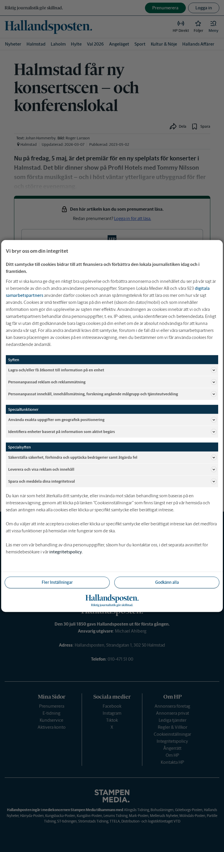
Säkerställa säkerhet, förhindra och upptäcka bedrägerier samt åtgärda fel (72, 457)
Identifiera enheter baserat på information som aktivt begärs (61, 431)
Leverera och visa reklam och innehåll (41, 469)
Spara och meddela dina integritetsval (41, 481)
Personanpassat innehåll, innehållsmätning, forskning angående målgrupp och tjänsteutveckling (93, 393)
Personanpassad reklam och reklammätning (46, 381)
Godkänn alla (167, 582)
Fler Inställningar (57, 582)
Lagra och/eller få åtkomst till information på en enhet (56, 369)
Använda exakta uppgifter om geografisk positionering (56, 419)
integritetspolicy (65, 552)
